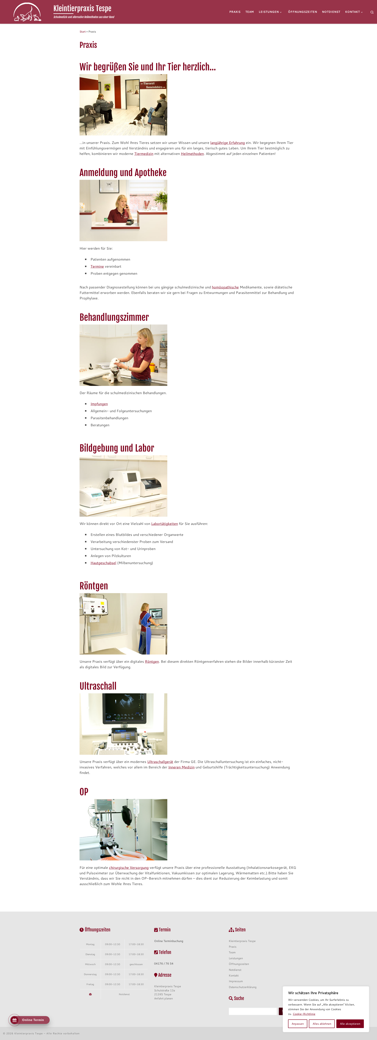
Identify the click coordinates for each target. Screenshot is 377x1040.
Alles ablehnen (322, 1024)
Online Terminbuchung (168, 941)
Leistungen (236, 958)
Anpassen (298, 1024)
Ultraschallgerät (160, 761)
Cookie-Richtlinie (304, 1014)
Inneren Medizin (181, 767)
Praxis (232, 946)
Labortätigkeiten (164, 523)
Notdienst (124, 994)
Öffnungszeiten (239, 964)
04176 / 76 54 (163, 963)
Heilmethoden (192, 153)
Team (232, 952)
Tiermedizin (143, 153)
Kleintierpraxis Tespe (242, 941)
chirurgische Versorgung (129, 867)
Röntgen (152, 661)
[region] (326, 1009)
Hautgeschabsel (103, 562)
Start (83, 31)
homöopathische (225, 287)
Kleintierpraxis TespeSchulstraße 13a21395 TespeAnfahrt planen (167, 992)
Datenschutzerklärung (242, 987)
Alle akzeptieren (350, 1024)
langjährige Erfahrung (227, 142)
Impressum (236, 981)
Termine (97, 266)
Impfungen (99, 403)
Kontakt (234, 975)
